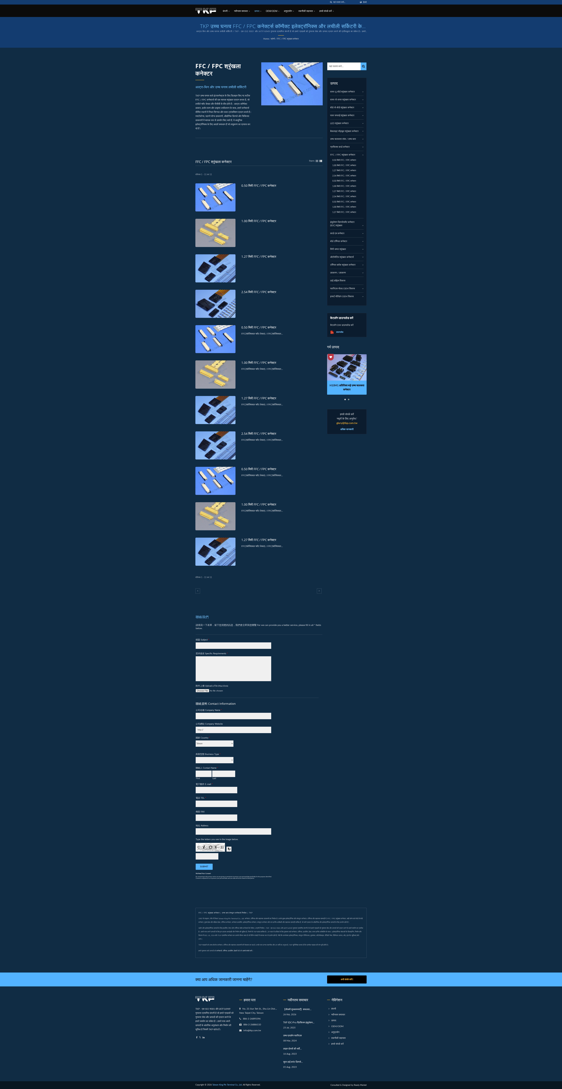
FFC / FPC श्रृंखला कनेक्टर (288, 39)
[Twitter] (200, 1037)
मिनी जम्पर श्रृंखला (338, 249)
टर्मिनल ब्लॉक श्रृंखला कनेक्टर (342, 265)
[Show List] (321, 161)
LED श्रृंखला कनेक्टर (339, 123)
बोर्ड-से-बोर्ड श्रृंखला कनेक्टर (342, 107)
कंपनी (225, 11)
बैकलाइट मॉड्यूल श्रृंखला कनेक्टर (344, 131)
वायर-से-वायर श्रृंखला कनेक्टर (343, 99)
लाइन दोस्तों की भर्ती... (292, 1048)
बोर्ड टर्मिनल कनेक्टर (338, 241)
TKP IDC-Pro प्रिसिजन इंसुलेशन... (298, 1022)
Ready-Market (360, 1085)
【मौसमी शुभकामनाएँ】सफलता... (297, 1009)
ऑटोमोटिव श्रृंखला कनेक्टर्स (342, 257)
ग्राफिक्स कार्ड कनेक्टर (340, 147)
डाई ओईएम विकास (337, 280)
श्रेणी (273, 39)
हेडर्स (235, 951)
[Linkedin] (204, 1037)
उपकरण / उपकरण (338, 273)
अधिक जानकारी (347, 429)
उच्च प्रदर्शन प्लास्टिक (292, 1035)
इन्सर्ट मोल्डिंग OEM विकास (342, 296)
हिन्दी (365, 2)
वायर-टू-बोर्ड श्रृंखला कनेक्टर (342, 92)
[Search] (363, 66)
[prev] (197, 591)
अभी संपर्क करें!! (347, 979)
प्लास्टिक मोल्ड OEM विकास (342, 288)
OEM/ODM (272, 11)
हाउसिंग (230, 951)
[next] (319, 591)
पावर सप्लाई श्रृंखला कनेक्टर (342, 115)
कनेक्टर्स (219, 951)
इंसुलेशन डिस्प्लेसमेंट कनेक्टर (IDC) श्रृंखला (342, 224)
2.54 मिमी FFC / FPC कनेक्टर (258, 292)
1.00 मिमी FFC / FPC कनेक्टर (258, 221)
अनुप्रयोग (288, 11)
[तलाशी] (331, 2)
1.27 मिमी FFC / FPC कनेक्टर (258, 256)
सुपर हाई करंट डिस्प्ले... (293, 1061)
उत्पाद (257, 11)
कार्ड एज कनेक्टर (337, 233)
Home (266, 39)
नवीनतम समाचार (241, 11)
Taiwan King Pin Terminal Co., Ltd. (227, 1085)
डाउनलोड (339, 332)
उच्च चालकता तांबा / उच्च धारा (343, 139)
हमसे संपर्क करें (325, 11)
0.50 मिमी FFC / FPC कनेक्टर (258, 185)
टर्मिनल (225, 951)
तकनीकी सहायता (305, 11)
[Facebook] (196, 1037)
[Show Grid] (317, 161)
